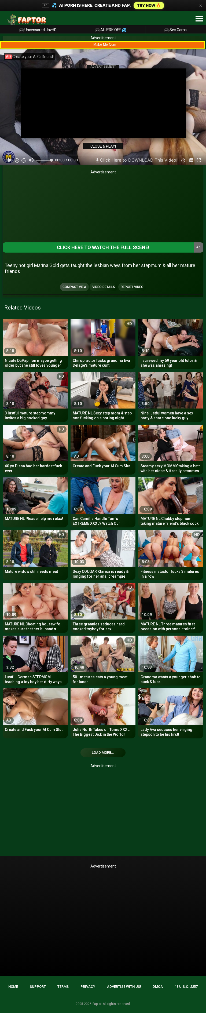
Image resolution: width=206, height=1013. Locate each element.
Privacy (87, 987)
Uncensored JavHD (38, 30)
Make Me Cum (104, 44)
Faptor (97, 1004)
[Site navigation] (199, 19)
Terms (63, 987)
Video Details (103, 287)
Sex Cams (176, 30)
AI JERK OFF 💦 (111, 30)
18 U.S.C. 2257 (186, 987)
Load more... (103, 752)
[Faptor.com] (27, 19)
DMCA (158, 987)
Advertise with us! (124, 987)
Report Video (132, 287)
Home (13, 987)
